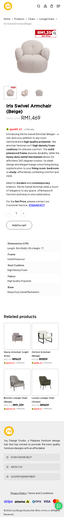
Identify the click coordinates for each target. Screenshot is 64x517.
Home (7, 18)
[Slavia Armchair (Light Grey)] (17, 336)
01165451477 (37, 205)
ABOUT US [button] (16, 466)
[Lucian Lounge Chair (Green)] (45, 382)
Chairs (31, 18)
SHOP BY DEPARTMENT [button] (23, 476)
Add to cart (19, 225)
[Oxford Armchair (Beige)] (45, 336)
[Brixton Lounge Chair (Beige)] (17, 382)
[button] (58, 6)
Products (19, 18)
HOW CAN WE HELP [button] (21, 457)
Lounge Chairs (46, 18)
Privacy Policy (18, 493)
